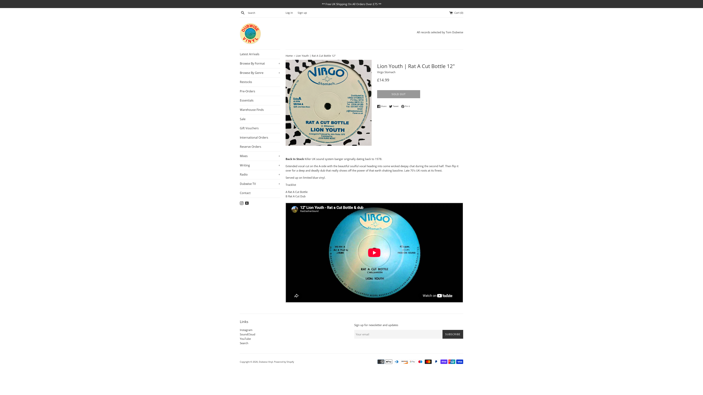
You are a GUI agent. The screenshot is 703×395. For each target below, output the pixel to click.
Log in (289, 12)
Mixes (260, 156)
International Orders (254, 138)
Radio (260, 174)
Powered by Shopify (284, 361)
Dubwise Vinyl (266, 361)
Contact (245, 193)
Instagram (246, 330)
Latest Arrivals (249, 54)
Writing (260, 165)
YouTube (245, 339)
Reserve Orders (250, 147)
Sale (243, 119)
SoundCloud (247, 334)
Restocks (246, 82)
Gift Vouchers (249, 128)
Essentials (247, 100)
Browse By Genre (260, 73)
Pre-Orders (247, 91)
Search (244, 343)
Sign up (302, 12)
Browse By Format (260, 63)
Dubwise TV (260, 184)
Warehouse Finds (252, 110)
